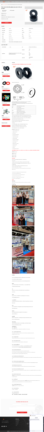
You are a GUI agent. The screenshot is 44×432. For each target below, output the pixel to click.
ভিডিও (13, 1)
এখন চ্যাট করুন (6, 22)
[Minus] (42, 415)
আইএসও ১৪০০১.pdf (14, 156)
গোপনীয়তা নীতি (8, 431)
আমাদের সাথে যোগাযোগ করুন (23, 1)
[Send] (42, 431)
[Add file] (30, 431)
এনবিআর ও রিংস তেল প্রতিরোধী (24, 394)
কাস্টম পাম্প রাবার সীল (16, 394)
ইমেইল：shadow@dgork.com (5, 422)
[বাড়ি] (4, 1)
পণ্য (10, 1)
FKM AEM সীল (19, 394)
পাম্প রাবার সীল (6, 4)
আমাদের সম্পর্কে (16, 1)
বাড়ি (8, 1)
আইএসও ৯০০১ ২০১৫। (14, 153)
